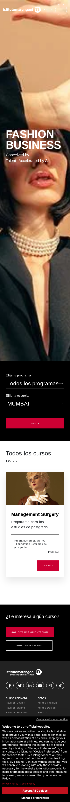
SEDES (42, 698)
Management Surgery (35, 514)
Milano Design (47, 707)
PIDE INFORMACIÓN (29, 645)
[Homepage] (22, 9)
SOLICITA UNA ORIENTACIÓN (29, 632)
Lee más (48, 565)
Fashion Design (15, 702)
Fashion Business (17, 712)
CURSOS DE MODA (17, 698)
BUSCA (35, 423)
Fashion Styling (15, 707)
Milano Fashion (47, 702)
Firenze (42, 712)
